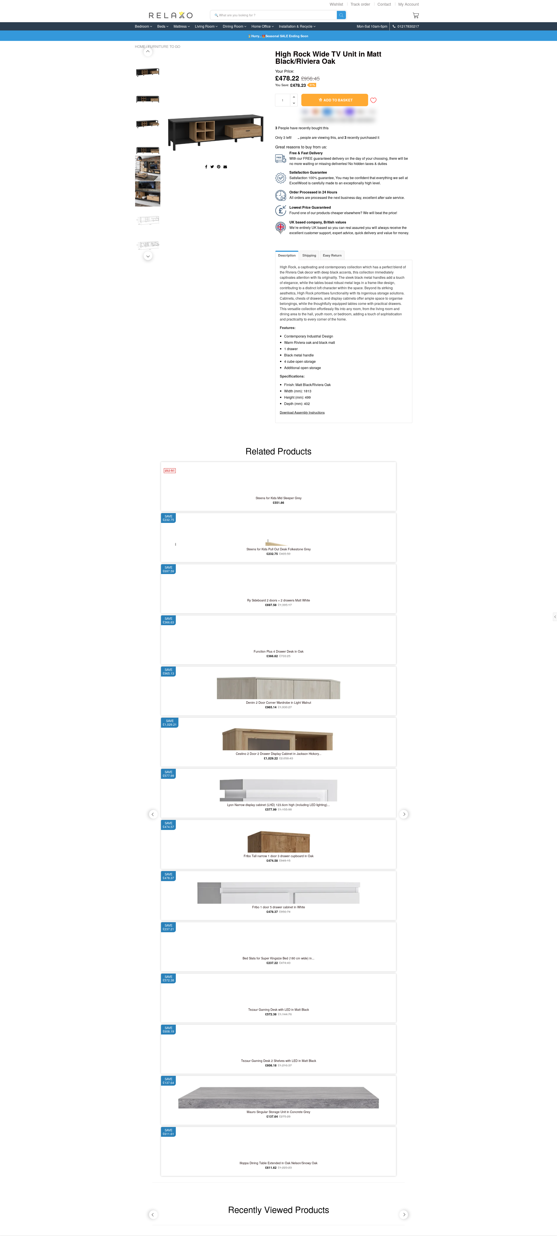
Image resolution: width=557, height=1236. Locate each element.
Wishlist (336, 4)
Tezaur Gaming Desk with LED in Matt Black (278, 1009)
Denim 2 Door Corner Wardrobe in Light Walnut (278, 702)
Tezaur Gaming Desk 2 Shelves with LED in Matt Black (278, 1060)
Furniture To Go (164, 46)
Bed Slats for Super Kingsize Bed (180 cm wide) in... (278, 958)
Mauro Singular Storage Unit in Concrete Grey (278, 1112)
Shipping (309, 255)
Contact (384, 4)
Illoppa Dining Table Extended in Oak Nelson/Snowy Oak (278, 1163)
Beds (161, 26)
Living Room (205, 26)
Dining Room (233, 26)
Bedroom (142, 26)
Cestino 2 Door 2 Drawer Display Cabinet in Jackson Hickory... (278, 753)
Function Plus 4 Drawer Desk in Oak (279, 651)
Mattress (181, 26)
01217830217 (408, 26)
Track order (360, 4)
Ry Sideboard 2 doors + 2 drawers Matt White (278, 600)
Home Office (262, 26)
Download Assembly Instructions (302, 412)
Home (140, 46)
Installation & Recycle (296, 26)
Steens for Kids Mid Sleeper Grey (279, 498)
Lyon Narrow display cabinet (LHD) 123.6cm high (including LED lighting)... (278, 805)
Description (287, 255)
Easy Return (332, 255)
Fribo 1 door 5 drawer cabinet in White (278, 907)
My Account (408, 4)
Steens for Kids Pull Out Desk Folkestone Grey (279, 549)
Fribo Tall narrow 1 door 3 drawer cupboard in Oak (279, 856)
